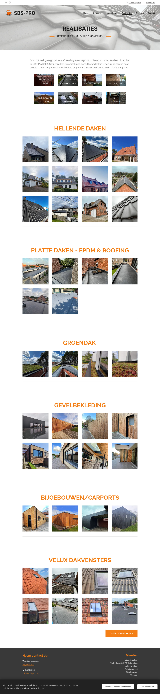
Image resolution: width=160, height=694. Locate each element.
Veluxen (134, 675)
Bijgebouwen (132, 672)
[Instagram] (9, 2)
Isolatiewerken (131, 666)
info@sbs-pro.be (135, 2)
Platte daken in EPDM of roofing (124, 663)
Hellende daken (131, 660)
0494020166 (150, 2)
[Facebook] (6, 2)
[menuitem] (87, 13)
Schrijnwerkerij (131, 669)
